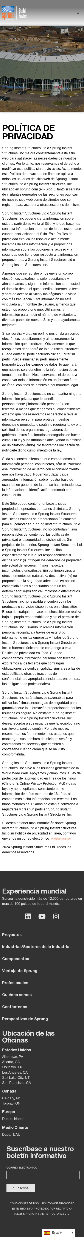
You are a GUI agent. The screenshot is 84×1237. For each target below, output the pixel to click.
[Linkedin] (28, 916)
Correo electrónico (21, 1167)
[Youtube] (42, 916)
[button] (78, 13)
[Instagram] (56, 916)
